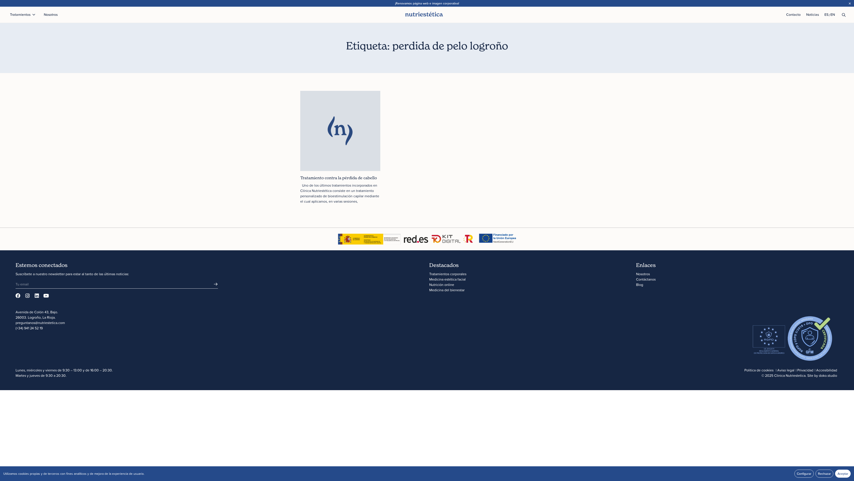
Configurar (804, 473)
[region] (427, 473)
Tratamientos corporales (447, 273)
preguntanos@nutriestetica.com (40, 322)
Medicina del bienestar (447, 289)
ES (826, 14)
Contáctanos (646, 279)
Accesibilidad (826, 370)
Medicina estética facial (447, 279)
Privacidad (805, 370)
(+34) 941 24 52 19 (29, 328)
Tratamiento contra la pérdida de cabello (338, 177)
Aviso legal (785, 370)
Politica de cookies (758, 370)
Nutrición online (441, 284)
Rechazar (824, 473)
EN (832, 14)
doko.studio (828, 375)
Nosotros (643, 273)
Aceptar (843, 473)
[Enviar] (216, 284)
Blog (639, 284)
